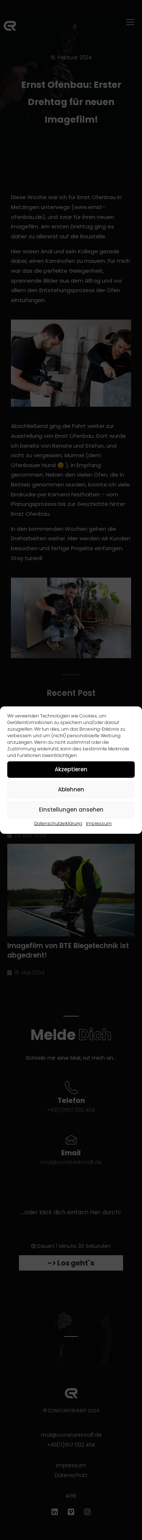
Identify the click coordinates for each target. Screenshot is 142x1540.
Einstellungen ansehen (71, 809)
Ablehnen (71, 789)
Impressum (99, 823)
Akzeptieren (71, 769)
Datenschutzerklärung (58, 823)
